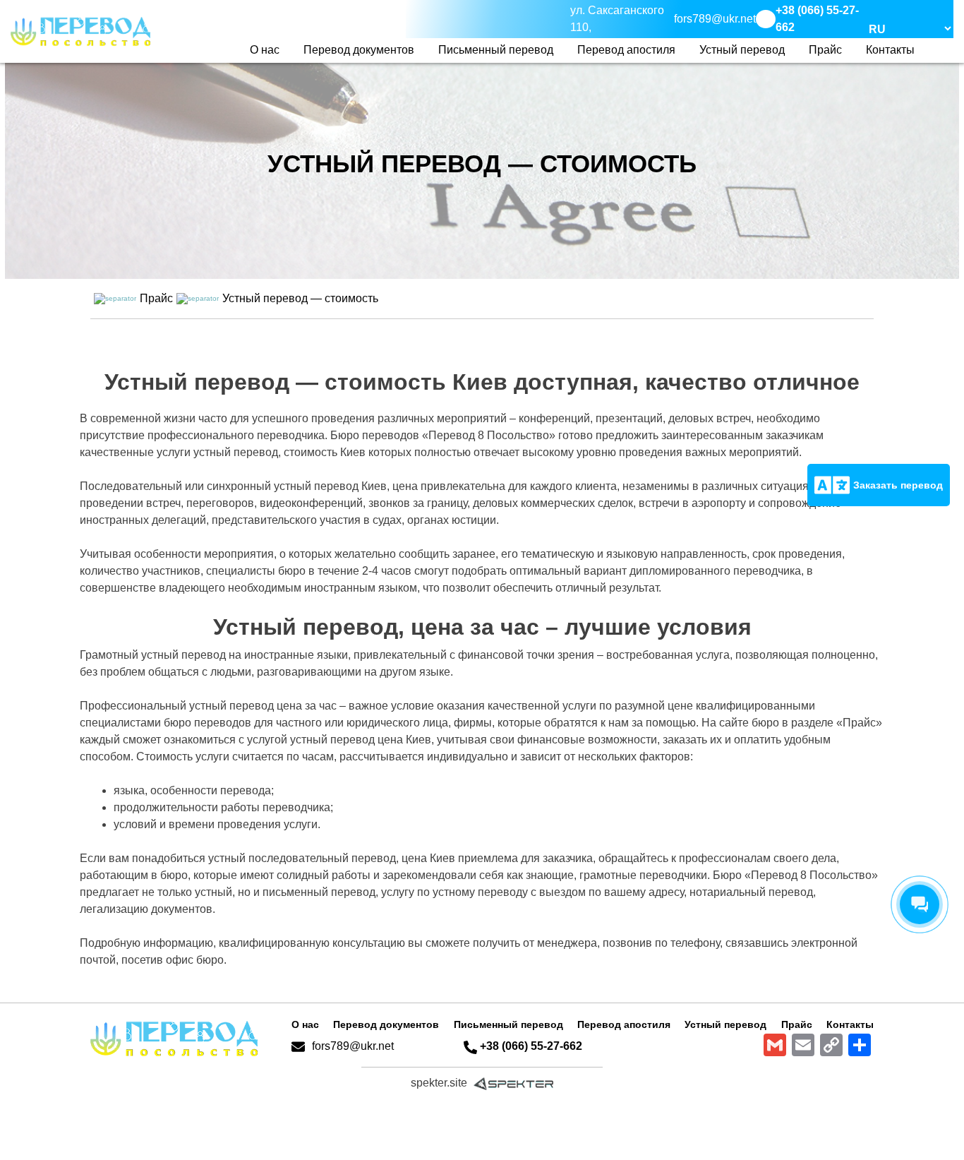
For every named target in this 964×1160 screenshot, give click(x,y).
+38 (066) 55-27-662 (531, 1046)
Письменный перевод (495, 50)
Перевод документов (358, 50)
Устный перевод (742, 50)
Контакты (890, 50)
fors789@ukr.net (353, 1046)
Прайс (825, 50)
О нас (264, 50)
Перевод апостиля (626, 50)
